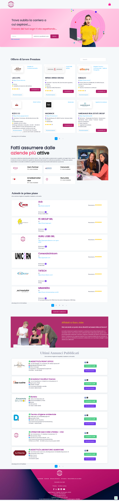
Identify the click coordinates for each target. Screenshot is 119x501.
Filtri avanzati (15, 39)
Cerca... (54, 36)
